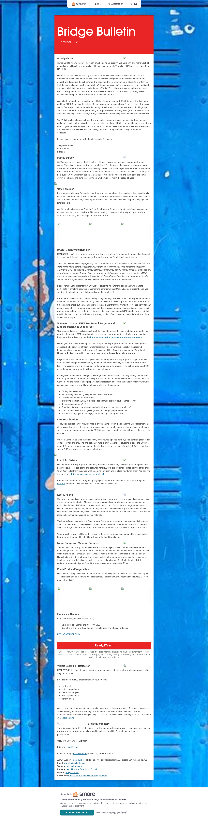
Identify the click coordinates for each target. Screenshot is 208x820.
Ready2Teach (104, 645)
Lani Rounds (73, 747)
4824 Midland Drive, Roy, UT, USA (82, 769)
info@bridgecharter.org (74, 763)
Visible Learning (67, 718)
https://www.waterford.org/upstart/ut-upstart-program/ (116, 337)
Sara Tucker (78, 760)
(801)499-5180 (72, 772)
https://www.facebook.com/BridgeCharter (87, 775)
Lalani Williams (80, 753)
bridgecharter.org (74, 766)
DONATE (61, 483)
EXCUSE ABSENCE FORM (69, 634)
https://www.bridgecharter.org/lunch (87, 474)
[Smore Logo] (79, 4)
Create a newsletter (77, 812)
